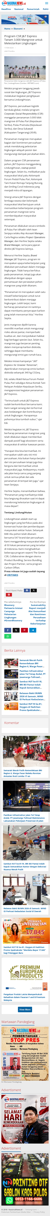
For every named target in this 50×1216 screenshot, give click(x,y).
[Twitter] (34, 590)
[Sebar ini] (7, 630)
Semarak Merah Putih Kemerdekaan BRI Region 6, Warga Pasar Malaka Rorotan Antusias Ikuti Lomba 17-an (23, 773)
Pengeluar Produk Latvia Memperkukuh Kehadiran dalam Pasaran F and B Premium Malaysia (24, 997)
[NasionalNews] (13, 3)
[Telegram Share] (32, 630)
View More (25, 1009)
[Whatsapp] (7, 636)
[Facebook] (27, 590)
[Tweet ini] (16, 630)
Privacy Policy (39, 1212)
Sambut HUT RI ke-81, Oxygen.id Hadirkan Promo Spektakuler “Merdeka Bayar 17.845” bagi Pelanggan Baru (32, 710)
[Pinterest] (9, 595)
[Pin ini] (24, 630)
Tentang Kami (31, 1209)
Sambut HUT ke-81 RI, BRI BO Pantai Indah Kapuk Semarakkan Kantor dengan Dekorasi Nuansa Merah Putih (32, 687)
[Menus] (47, 3)
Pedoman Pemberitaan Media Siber (16, 1212)
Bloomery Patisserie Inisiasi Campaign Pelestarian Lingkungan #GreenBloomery (13, 611)
